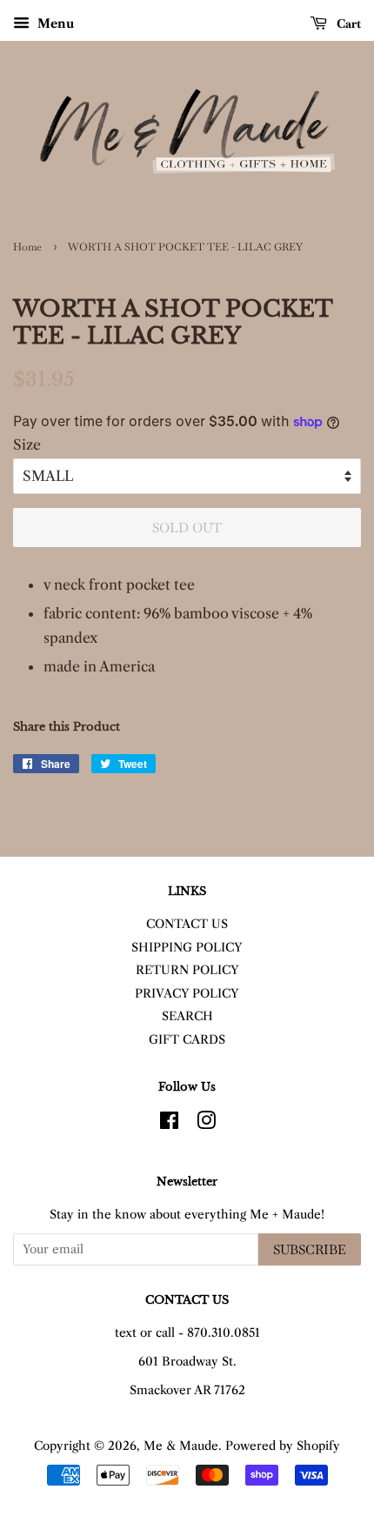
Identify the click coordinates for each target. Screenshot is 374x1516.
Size (27, 444)
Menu (54, 23)
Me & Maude (181, 1446)
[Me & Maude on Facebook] (169, 1124)
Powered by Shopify (282, 1446)
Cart (347, 23)
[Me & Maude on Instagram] (206, 1124)
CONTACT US (187, 924)
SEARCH (187, 1016)
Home (27, 247)
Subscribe (309, 1249)
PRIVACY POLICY (187, 993)
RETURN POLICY (187, 970)
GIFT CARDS (187, 1039)
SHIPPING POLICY (187, 947)
